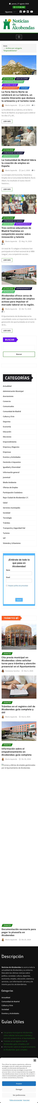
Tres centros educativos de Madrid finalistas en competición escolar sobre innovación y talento (16, 232)
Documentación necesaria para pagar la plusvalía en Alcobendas (19, 932)
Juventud (6, 477)
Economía (7, 427)
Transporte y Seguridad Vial (14, 528)
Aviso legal (26, 1100)
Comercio (7, 401)
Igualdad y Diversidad (11, 467)
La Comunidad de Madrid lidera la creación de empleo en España (19, 163)
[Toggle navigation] (19, 37)
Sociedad (6, 513)
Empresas (7, 452)
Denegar (19, 1089)
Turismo (6, 533)
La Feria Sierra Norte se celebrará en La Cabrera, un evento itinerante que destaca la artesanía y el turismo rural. (18, 96)
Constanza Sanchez (12, 671)
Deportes (6, 421)
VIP (4, 538)
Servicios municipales (11, 508)
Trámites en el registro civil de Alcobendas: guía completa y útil (18, 709)
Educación (7, 432)
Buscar (9, 339)
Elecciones (7, 437)
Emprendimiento (9, 442)
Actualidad (7, 386)
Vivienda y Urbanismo (12, 543)
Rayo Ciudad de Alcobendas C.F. (15, 497)
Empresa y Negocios (11, 447)
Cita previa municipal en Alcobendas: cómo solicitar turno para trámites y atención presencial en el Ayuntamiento (19, 662)
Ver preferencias (19, 1095)
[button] (35, 1060)
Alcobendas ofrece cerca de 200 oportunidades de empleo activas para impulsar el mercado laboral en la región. (18, 300)
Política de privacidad (16, 1100)
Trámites (6, 523)
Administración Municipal (13, 391)
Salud (5, 503)
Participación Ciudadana (12, 492)
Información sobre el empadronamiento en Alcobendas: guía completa (17, 751)
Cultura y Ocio (8, 416)
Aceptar (19, 1083)
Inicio (5, 46)
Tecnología (7, 518)
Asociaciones (8, 396)
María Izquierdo (11, 105)
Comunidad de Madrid (12, 411)
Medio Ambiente (9, 482)
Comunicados (8, 406)
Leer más (7, 121)
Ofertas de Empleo (10, 487)
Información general (11, 472)
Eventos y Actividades (11, 457)
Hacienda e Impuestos (12, 462)
